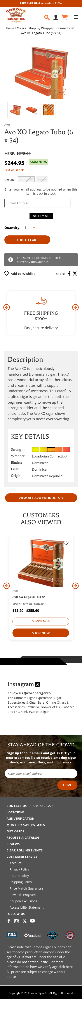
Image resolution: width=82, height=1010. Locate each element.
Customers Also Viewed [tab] (41, 519)
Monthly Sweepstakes (26, 825)
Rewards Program (23, 895)
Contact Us (17, 806)
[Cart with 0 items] (64, 17)
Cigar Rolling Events (25, 850)
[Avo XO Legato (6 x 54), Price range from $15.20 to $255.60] (41, 562)
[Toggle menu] (76, 17)
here (69, 966)
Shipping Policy (21, 882)
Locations (15, 812)
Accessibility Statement (27, 907)
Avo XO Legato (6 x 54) (29, 597)
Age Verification (21, 818)
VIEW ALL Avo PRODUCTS (39, 498)
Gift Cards (15, 831)
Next (75, 307)
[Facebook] (69, 273)
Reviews (13, 844)
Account (15, 863)
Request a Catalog (23, 837)
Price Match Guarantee (26, 888)
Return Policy (19, 876)
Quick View (39, 621)
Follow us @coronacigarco (29, 693)
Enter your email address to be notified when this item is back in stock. (41, 191)
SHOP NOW (41, 633)
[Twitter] (75, 273)
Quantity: (12, 227)
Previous (6, 307)
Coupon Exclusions (23, 901)
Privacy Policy (19, 869)
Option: (9, 180)
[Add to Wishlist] (66, 543)
